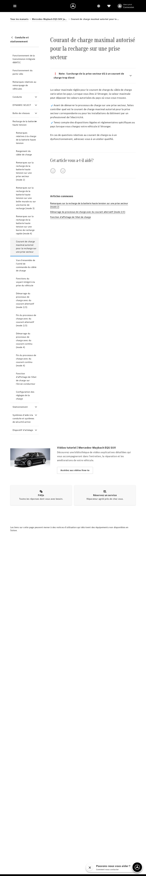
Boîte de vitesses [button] (21, 113)
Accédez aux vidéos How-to (75, 470)
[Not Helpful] (63, 171)
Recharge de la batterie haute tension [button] (24, 123)
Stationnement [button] (20, 406)
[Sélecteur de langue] (98, 6)
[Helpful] (53, 171)
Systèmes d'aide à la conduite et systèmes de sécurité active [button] (23, 418)
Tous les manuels (19, 19)
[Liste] (109, 6)
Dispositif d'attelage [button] (23, 430)
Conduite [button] (17, 96)
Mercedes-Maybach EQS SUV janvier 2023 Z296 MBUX (49, 19)
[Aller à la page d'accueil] (73, 6)
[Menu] (14, 6)
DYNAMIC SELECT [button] (22, 105)
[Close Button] (119, 867)
